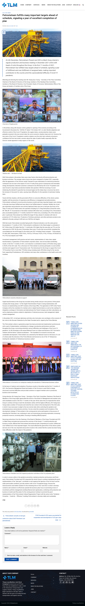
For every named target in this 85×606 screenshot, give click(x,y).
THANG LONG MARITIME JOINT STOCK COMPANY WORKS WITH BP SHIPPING (76, 358)
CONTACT (69, 5)
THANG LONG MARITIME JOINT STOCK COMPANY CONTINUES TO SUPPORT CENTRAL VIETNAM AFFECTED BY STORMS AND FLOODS (77, 389)
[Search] (83, 5)
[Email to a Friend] (32, 505)
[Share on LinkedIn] (38, 505)
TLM (16, 26)
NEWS (43, 5)
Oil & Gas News (6, 12)
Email (26, 547)
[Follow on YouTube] (72, 582)
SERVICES (36, 5)
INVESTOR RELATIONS (54, 5)
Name (7, 547)
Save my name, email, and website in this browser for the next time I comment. (30, 555)
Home (22, 5)
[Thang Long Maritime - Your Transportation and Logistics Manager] (9, 5)
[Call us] (69, 582)
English (75, 5)
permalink (31, 511)
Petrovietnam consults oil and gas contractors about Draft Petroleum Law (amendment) (13, 518)
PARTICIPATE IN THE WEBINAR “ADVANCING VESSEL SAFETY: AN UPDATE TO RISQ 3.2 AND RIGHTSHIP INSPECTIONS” (76, 372)
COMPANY (28, 5)
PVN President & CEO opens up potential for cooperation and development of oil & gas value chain (47, 518)
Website (45, 547)
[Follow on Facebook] (60, 582)
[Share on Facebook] (26, 505)
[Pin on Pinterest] (35, 505)
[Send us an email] (66, 582)
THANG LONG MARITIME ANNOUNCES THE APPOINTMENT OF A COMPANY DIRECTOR (76, 345)
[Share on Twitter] (29, 505)
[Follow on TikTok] (63, 582)
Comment (8, 533)
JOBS (63, 5)
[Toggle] (53, 577)
